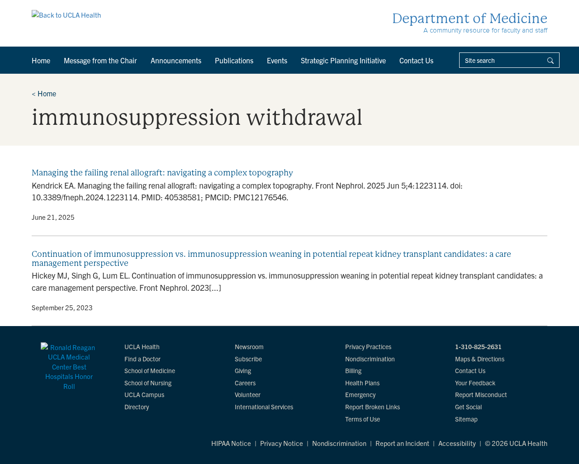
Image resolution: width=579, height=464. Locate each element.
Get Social (468, 406)
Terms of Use (362, 419)
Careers (245, 383)
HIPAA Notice (231, 443)
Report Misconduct (481, 394)
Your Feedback (475, 383)
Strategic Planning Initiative (343, 60)
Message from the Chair (100, 60)
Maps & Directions (479, 359)
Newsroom (249, 346)
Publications (234, 60)
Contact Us (416, 60)
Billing (353, 370)
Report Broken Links (372, 406)
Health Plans (362, 383)
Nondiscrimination (370, 359)
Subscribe (248, 359)
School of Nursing (147, 383)
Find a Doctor (142, 359)
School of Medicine (149, 370)
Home (41, 60)
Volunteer (248, 394)
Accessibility (457, 443)
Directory (136, 406)
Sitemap (466, 419)
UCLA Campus (144, 394)
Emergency (360, 394)
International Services (264, 406)
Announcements (176, 60)
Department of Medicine (469, 18)
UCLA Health (142, 346)
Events (277, 60)
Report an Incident (402, 443)
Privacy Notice (281, 443)
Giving (243, 370)
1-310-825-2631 (478, 346)
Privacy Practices (368, 346)
